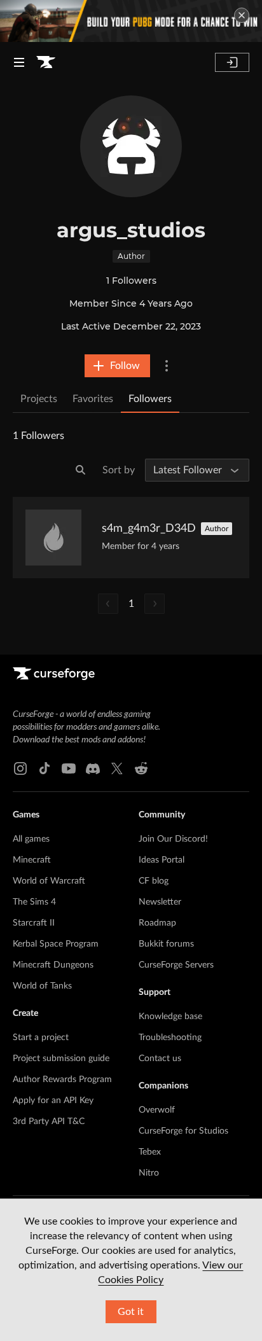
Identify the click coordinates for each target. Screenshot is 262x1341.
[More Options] (166, 365)
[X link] (117, 768)
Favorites (92, 399)
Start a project (41, 1037)
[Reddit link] (141, 768)
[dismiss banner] (241, 15)
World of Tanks (42, 986)
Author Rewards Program (62, 1079)
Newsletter (160, 902)
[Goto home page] (46, 62)
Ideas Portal (161, 860)
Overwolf (157, 1110)
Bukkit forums (166, 944)
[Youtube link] (68, 768)
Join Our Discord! (173, 839)
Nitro (149, 1173)
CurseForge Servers (176, 965)
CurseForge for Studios (183, 1131)
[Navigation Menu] (19, 62)
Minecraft (32, 860)
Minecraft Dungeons (53, 965)
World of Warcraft (49, 881)
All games (31, 839)
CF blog (154, 881)
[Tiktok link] (44, 768)
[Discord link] (92, 768)
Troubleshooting (170, 1037)
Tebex (150, 1152)
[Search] (80, 470)
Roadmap (157, 923)
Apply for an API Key (53, 1100)
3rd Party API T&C (49, 1121)
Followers (150, 399)
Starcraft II (34, 923)
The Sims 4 (34, 902)
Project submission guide (61, 1058)
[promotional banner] (131, 21)
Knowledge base (170, 1016)
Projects (38, 399)
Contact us (160, 1058)
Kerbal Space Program (56, 944)
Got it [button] (131, 1312)
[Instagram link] (20, 768)
